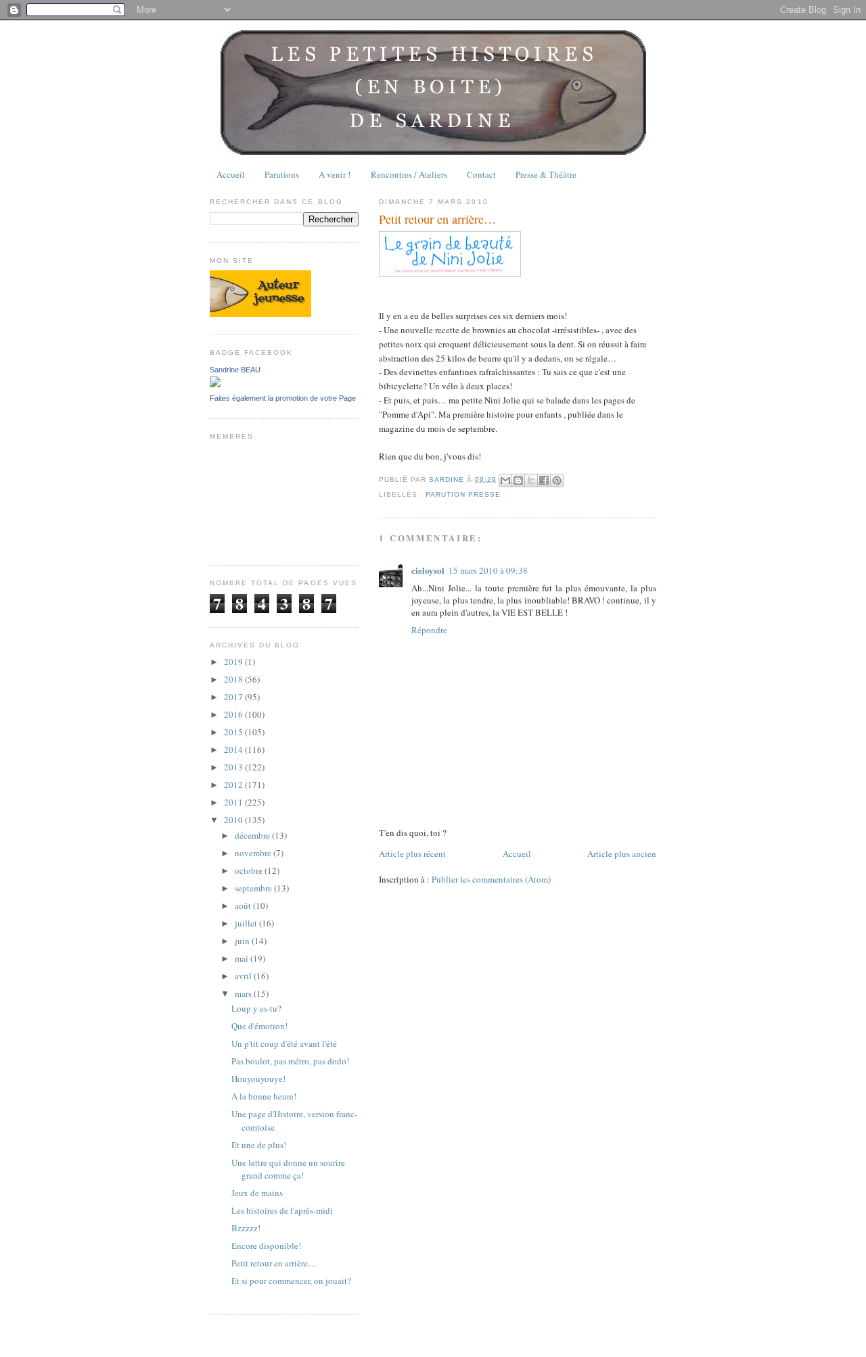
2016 (234, 714)
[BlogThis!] (518, 480)
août (244, 905)
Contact (481, 174)
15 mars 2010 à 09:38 (488, 570)
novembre (254, 853)
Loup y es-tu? (256, 1008)
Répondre (429, 630)
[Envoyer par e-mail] (505, 480)
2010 (234, 820)
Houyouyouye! (258, 1078)
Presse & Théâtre (546, 174)
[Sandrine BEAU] (215, 384)
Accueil (230, 174)
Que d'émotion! (259, 1026)
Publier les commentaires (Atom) (491, 879)
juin (243, 941)
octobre (250, 870)
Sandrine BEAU (235, 370)
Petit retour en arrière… (274, 1263)
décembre (253, 835)
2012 (234, 785)
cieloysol (428, 570)
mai (242, 958)
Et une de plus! (258, 1145)
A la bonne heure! (263, 1096)
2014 (234, 749)
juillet (247, 923)
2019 (234, 662)
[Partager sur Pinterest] (557, 480)
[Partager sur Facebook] (544, 480)
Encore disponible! (266, 1245)
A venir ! (334, 174)
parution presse (463, 494)
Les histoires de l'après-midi (282, 1210)
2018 (234, 679)
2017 (234, 697)
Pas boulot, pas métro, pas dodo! (290, 1061)
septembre (254, 888)
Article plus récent (412, 853)
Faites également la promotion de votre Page (283, 398)
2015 (234, 732)
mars (244, 993)
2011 (234, 802)
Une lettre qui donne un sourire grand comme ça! (288, 1169)
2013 (234, 767)
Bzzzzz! (245, 1228)
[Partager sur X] (531, 480)
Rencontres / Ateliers (409, 174)
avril (244, 976)
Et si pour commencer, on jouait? (291, 1281)
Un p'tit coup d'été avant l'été (284, 1043)
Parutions (282, 174)
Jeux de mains (257, 1193)
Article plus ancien (621, 853)
